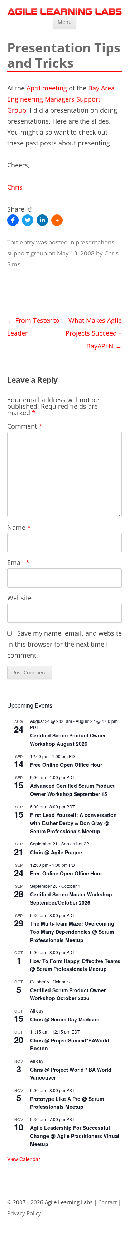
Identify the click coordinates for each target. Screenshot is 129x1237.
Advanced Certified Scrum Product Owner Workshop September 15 (72, 789)
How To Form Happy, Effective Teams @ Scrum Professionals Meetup (75, 965)
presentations (95, 242)
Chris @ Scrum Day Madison (65, 1019)
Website (19, 598)
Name (19, 527)
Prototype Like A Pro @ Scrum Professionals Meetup (67, 1103)
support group (27, 253)
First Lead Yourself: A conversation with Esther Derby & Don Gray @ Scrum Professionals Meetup (73, 822)
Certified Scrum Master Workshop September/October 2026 (71, 898)
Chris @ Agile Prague (56, 852)
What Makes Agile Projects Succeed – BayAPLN (94, 333)
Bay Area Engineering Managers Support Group (61, 99)
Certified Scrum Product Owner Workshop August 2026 (68, 739)
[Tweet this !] (27, 220)
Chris (15, 187)
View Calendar (23, 1159)
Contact (107, 1202)
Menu (65, 22)
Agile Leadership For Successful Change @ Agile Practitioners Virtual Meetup (74, 1135)
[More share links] (57, 220)
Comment (24, 426)
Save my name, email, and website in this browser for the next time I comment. (64, 644)
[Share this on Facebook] (13, 220)
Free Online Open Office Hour (66, 764)
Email (18, 562)
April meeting (47, 88)
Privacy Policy (24, 1213)
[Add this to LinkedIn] (42, 220)
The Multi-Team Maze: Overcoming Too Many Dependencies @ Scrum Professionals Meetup (72, 931)
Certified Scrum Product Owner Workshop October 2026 (68, 994)
